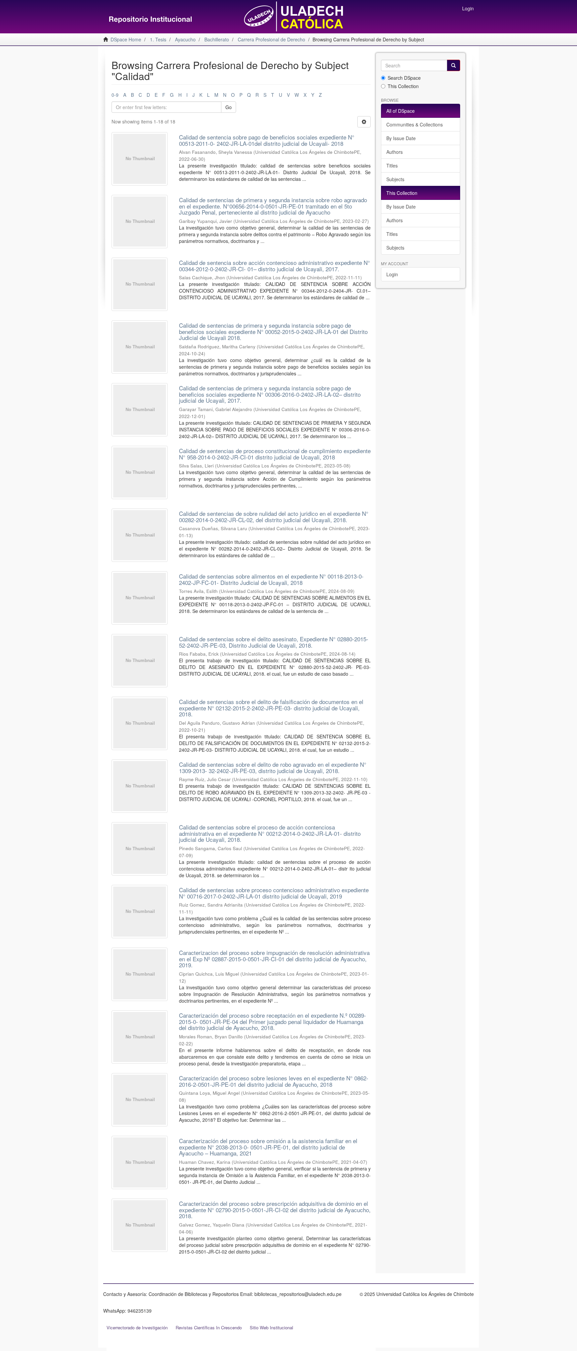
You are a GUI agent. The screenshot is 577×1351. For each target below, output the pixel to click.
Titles (392, 165)
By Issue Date (401, 138)
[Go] (453, 65)
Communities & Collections (414, 124)
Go (228, 107)
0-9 (115, 94)
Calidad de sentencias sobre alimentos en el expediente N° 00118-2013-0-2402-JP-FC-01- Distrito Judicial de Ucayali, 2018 (271, 579)
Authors (394, 151)
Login (392, 274)
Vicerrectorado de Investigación (137, 1327)
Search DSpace (404, 77)
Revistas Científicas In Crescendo (209, 1327)
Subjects (395, 179)
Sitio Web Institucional (271, 1327)
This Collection (403, 86)
